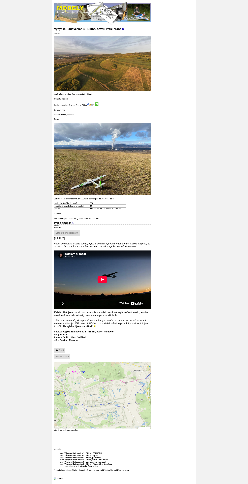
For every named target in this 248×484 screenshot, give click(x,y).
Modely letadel (78, 470)
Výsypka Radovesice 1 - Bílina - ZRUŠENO (83, 453)
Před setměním (62, 222)
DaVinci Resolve (69, 340)
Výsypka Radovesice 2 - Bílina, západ (81, 455)
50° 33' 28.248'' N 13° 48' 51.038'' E (105, 209)
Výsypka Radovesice (89, 466)
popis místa (70, 94)
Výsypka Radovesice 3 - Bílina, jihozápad (82, 458)
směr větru (59, 94)
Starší (61, 350)
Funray (57, 227)
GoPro (133, 243)
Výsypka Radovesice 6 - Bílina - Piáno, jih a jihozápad (88, 464)
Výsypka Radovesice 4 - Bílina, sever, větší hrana (87, 28)
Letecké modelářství (67, 233)
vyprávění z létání (84, 94)
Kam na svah (123, 470)
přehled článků (62, 356)
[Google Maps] (91, 105)
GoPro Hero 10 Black (75, 337)
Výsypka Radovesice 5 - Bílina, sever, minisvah (87, 331)
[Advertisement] (106, 439)
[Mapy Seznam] (96, 105)
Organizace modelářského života (101, 470)
